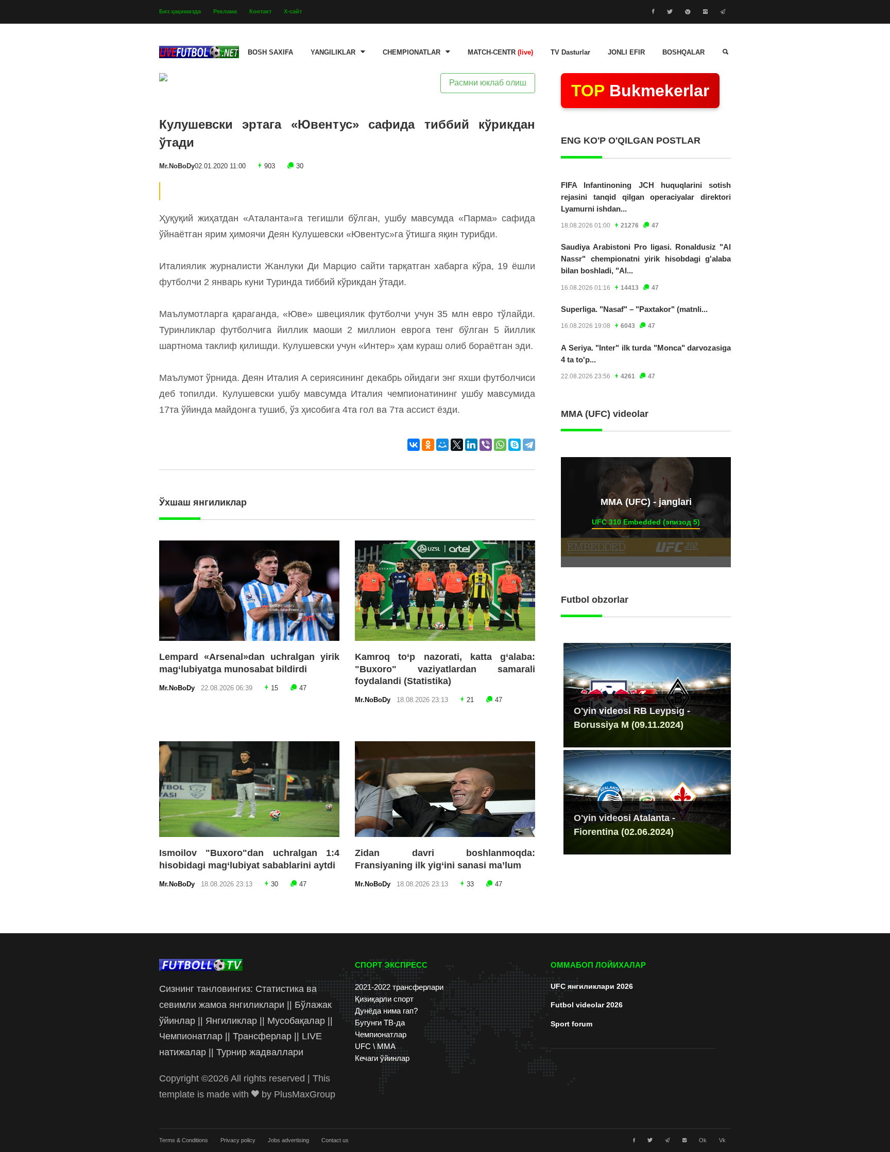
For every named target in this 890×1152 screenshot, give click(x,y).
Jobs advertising (288, 1140)
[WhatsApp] (500, 445)
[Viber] (486, 445)
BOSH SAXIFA (270, 52)
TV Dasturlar (570, 52)
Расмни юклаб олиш (487, 82)
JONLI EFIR (626, 52)
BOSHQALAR (683, 52)
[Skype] (514, 445)
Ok (703, 1140)
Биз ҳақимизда (180, 11)
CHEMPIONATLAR (411, 52)
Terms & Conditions (183, 1140)
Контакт (260, 11)
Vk (722, 1140)
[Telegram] (529, 445)
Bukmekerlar (640, 90)
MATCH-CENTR (500, 52)
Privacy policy (237, 1140)
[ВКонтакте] (413, 445)
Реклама (225, 11)
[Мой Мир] (442, 445)
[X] (457, 445)
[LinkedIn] (471, 445)
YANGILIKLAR (333, 52)
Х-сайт (293, 11)
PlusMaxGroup (304, 1094)
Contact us (335, 1140)
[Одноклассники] (428, 445)
